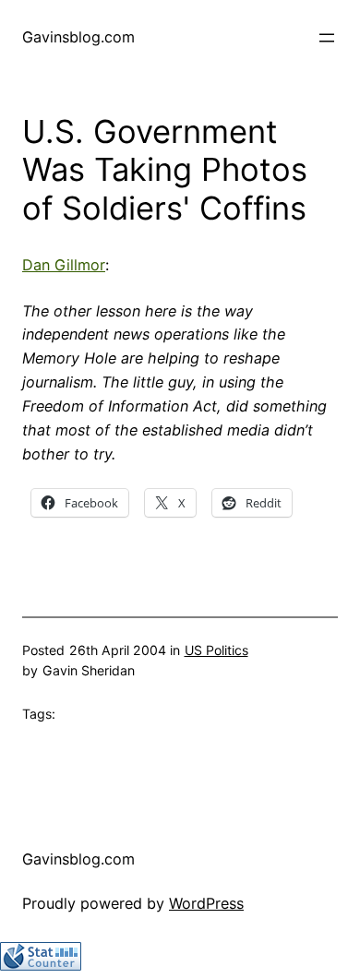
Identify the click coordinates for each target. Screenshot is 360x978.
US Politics (216, 650)
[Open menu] (327, 38)
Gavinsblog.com (78, 37)
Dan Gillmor (63, 265)
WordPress (206, 903)
